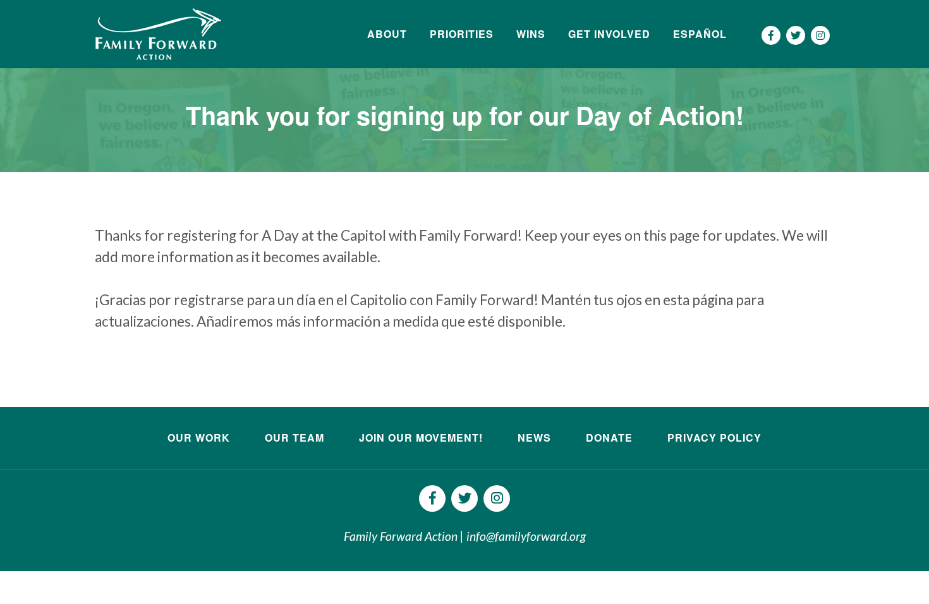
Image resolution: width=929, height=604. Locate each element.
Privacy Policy (714, 437)
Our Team (294, 437)
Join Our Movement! (421, 437)
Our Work (198, 437)
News (534, 437)
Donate (609, 437)
